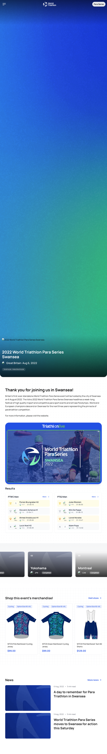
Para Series (99, 4)
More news (93, 680)
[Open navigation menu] (4, 4)
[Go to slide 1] (97, 431)
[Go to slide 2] (98, 431)
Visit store (93, 598)
